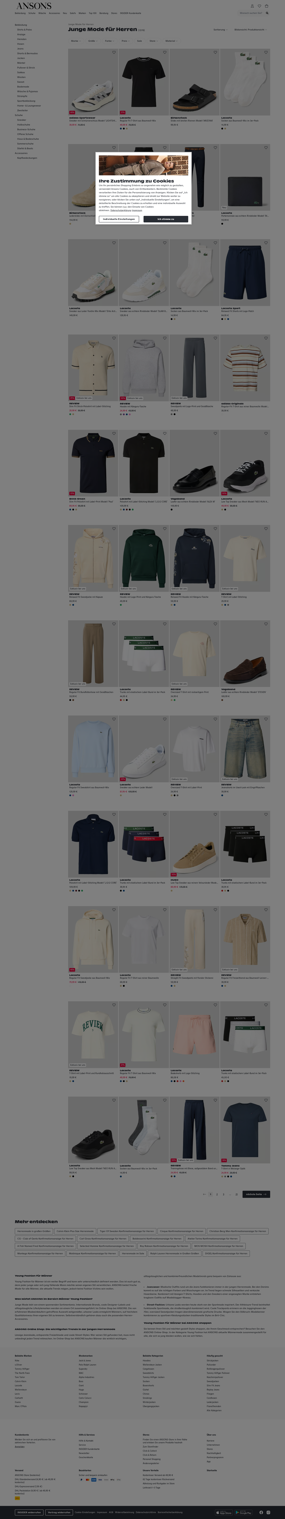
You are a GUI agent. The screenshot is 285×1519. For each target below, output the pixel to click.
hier (125, 207)
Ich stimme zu (166, 219)
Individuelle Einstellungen (119, 219)
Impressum (137, 210)
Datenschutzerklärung (120, 210)
